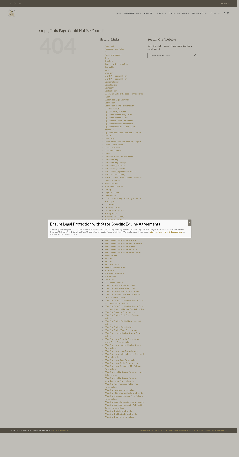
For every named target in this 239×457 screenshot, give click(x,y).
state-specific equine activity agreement (165, 232)
